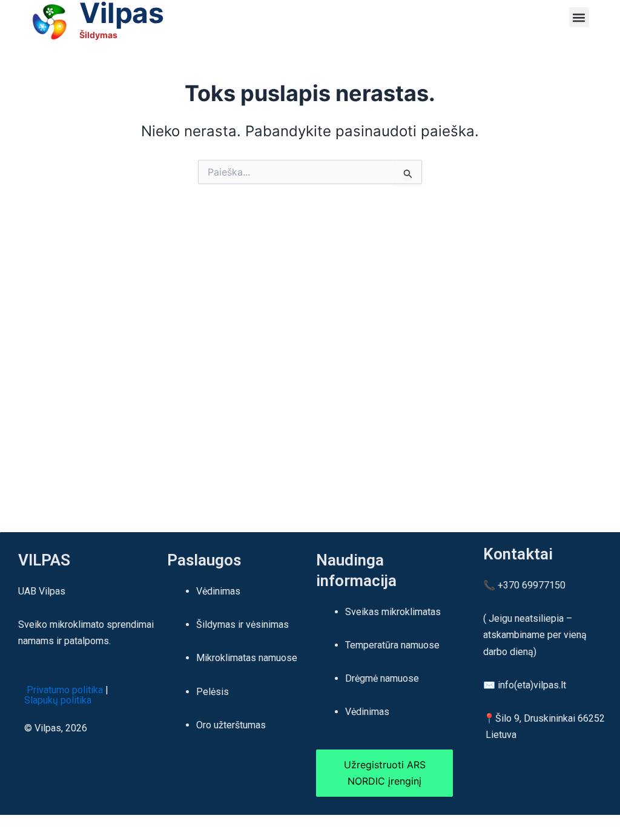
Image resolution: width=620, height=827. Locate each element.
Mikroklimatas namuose (246, 658)
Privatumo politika (63, 690)
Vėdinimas (218, 591)
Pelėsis (212, 691)
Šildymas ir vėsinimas (242, 624)
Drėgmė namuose (382, 678)
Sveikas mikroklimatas (393, 612)
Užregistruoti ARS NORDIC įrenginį (385, 773)
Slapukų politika (62, 700)
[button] (579, 17)
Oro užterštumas (231, 725)
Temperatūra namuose (392, 645)
